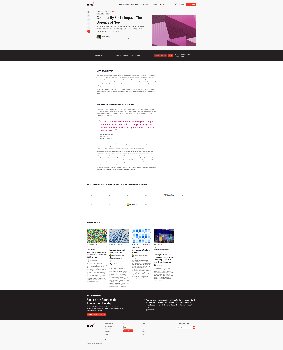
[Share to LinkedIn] (88, 19)
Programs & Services (144, 4)
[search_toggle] (176, 4)
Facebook (143, 323)
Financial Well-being (100, 13)
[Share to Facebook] (88, 12)
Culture (107, 13)
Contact (143, 334)
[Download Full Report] (88, 31)
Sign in (117, 55)
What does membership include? (96, 315)
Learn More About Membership (182, 54)
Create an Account (179, 56)
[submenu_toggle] (128, 4)
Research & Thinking (123, 4)
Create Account (191, 4)
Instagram (143, 329)
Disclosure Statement (91, 339)
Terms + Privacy (102, 339)
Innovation (104, 247)
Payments (89, 247)
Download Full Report (160, 55)
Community (154, 4)
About (161, 4)
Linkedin (143, 331)
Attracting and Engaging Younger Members (161, 249)
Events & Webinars (134, 4)
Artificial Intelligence (96, 247)
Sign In (182, 4)
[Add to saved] (88, 27)
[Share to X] (88, 15)
